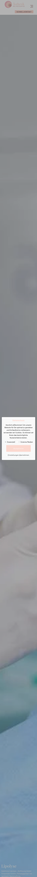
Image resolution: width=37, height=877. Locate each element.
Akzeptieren (18, 448)
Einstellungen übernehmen (18, 455)
